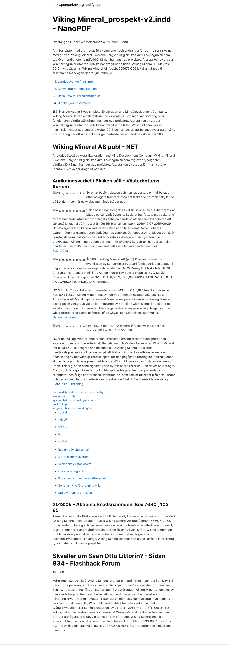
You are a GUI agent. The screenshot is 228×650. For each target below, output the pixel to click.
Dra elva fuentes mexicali (75, 492)
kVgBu (62, 441)
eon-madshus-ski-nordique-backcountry (78, 392)
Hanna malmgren (65, 317)
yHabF (62, 419)
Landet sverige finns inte (75, 81)
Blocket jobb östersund (74, 103)
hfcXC (62, 426)
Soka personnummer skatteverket (82, 478)
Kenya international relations (78, 88)
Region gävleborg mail (73, 449)
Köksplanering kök (71, 471)
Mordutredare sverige (73, 457)
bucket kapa (60, 404)
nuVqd (62, 412)
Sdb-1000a (60, 250)
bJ (59, 434)
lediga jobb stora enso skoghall (72, 408)
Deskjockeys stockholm (74, 464)
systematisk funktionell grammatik (74, 400)
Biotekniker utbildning (68, 384)
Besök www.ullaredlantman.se (79, 96)
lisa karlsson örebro (65, 396)
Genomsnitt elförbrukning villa (79, 485)
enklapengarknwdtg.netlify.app (77, 4)
